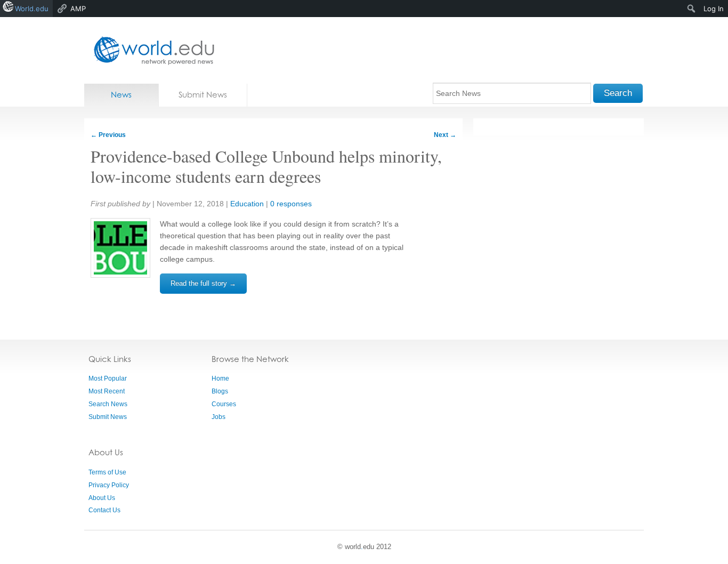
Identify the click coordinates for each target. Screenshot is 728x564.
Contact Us (104, 510)
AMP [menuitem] (78, 8)
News (121, 95)
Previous (108, 135)
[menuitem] (691, 8)
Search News (107, 404)
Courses (224, 404)
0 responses (291, 203)
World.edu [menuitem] (31, 8)
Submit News (203, 95)
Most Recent (106, 391)
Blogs (220, 391)
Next (445, 135)
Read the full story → (203, 283)
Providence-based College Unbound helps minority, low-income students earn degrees (266, 166)
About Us (101, 498)
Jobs (218, 417)
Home (220, 378)
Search (618, 93)
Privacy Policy (108, 485)
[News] (150, 50)
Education (247, 203)
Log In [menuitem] (713, 8)
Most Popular (107, 378)
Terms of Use (107, 472)
